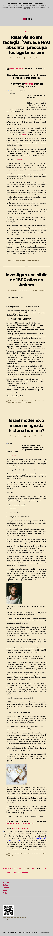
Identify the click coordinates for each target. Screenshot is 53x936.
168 (32, 868)
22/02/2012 (29, 436)
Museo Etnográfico (22, 402)
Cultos (5, 885)
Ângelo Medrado (17, 58)
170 (44, 868)
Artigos (26, 415)
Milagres (10, 855)
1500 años (11, 400)
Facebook (19, 160)
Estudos (26, 31)
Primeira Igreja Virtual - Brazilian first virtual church (26, 3)
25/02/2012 (27, 290)
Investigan (14, 402)
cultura (23, 135)
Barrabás (41, 400)
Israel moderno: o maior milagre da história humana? (26, 425)
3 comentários (39, 58)
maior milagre (42, 853)
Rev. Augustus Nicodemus (18, 260)
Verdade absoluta (34, 260)
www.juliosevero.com (20, 828)
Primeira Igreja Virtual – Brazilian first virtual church (23, 932)
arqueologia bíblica (34, 400)
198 (8, 872)
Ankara (16, 400)
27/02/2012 (29, 58)
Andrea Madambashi (16, 68)
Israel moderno (27, 853)
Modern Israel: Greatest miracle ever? (20, 823)
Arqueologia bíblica (23, 400)
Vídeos (5, 890)
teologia (29, 83)
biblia (9, 260)
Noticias (6, 882)
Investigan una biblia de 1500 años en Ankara (26, 279)
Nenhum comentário (40, 290)
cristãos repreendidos (17, 853)
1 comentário (39, 436)
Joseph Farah (11, 455)
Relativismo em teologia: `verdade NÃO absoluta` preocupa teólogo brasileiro (26, 44)
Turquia (30, 402)
